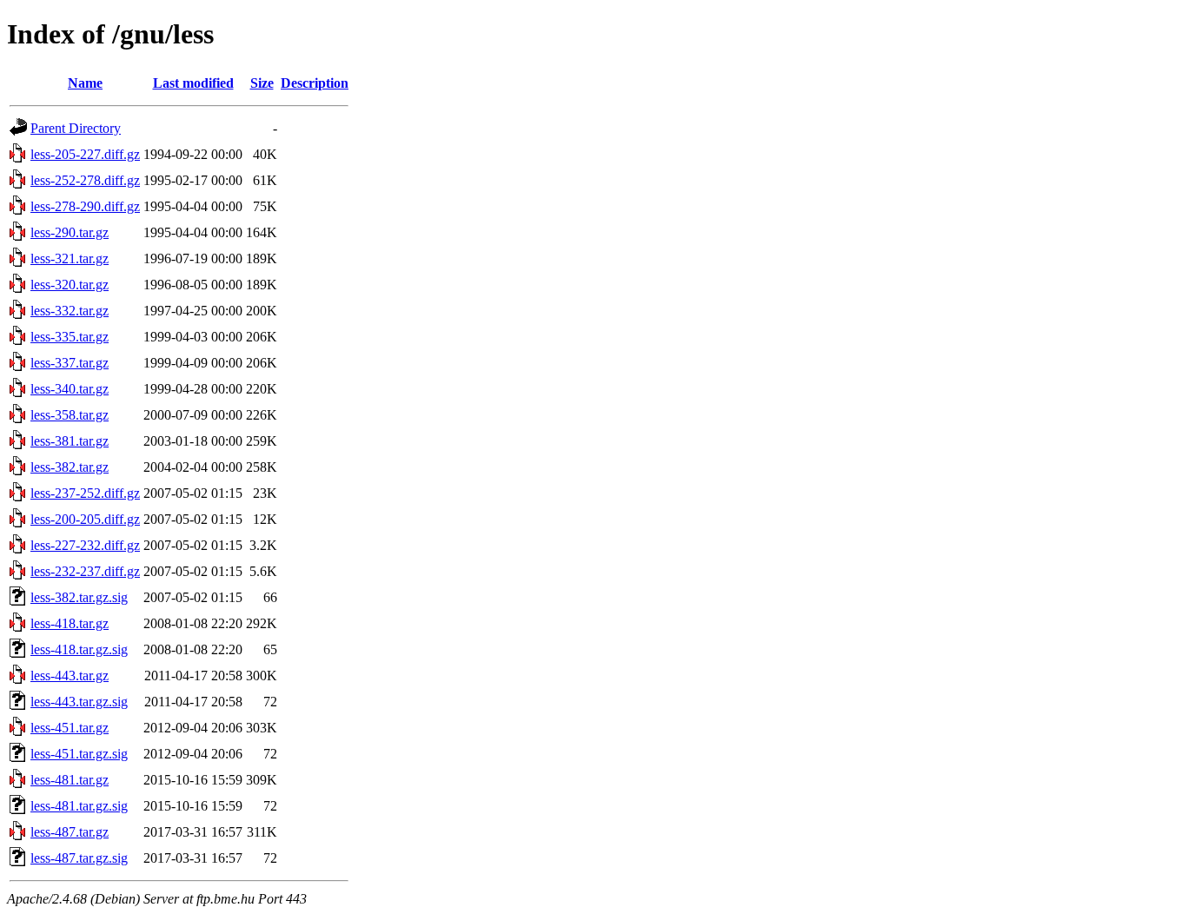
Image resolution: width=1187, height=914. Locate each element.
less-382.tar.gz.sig (79, 597)
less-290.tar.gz (69, 232)
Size (262, 83)
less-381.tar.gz (69, 441)
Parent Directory (75, 128)
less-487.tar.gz (69, 832)
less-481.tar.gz (69, 779)
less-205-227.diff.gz (85, 154)
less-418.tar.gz (69, 623)
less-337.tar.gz (69, 362)
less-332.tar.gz (69, 310)
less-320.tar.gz (69, 284)
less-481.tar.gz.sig (79, 805)
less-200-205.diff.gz (85, 519)
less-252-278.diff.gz (85, 180)
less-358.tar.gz (69, 414)
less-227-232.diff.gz (85, 545)
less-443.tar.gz (69, 675)
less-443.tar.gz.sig (79, 701)
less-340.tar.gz (69, 388)
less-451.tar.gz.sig (79, 753)
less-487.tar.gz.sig (79, 858)
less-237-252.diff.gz (85, 493)
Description (314, 83)
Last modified (193, 83)
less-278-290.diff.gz (85, 206)
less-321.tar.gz (69, 258)
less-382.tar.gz (69, 467)
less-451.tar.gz (69, 727)
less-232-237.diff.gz (85, 571)
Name (85, 83)
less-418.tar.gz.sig (79, 649)
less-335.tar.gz (69, 336)
